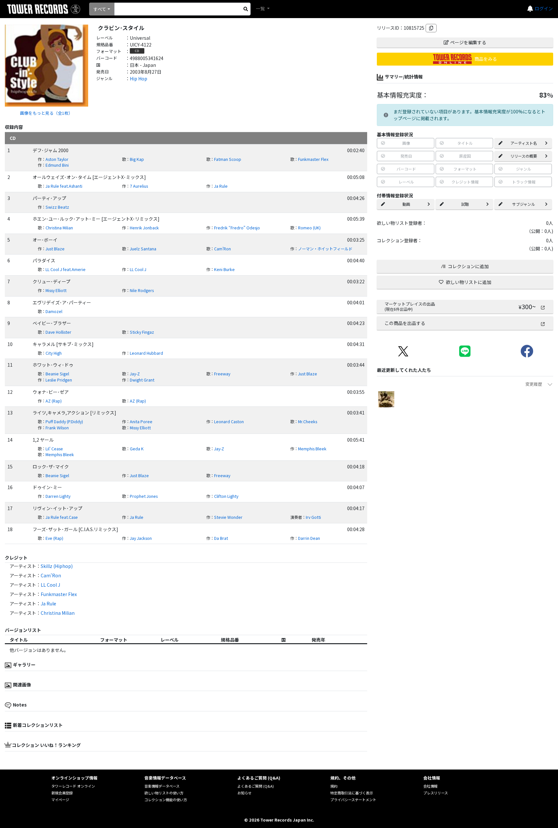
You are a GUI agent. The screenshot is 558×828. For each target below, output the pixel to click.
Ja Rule (221, 186)
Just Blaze (55, 249)
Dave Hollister (58, 332)
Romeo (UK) (309, 228)
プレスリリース (435, 792)
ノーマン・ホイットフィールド (325, 249)
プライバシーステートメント (353, 799)
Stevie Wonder (228, 517)
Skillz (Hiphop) (57, 566)
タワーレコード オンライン (73, 786)
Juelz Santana (143, 249)
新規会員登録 (62, 792)
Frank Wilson (57, 428)
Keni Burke (224, 269)
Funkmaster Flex (313, 159)
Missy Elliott (56, 290)
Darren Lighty (58, 496)
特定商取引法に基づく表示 (351, 792)
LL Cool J (138, 269)
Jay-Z (135, 374)
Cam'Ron (222, 249)
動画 (406, 204)
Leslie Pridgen (59, 380)
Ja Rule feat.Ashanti (64, 186)
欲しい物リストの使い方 (163, 792)
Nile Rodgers (142, 290)
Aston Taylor (57, 159)
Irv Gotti (313, 517)
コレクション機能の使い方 (165, 799)
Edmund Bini (57, 165)
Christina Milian (59, 228)
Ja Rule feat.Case (62, 517)
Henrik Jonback (144, 228)
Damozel (54, 311)
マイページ (60, 799)
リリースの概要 (523, 156)
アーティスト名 (524, 143)
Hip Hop (138, 78)
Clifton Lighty (226, 496)
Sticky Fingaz (142, 332)
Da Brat (221, 538)
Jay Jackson (141, 538)
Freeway (222, 374)
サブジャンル (523, 204)
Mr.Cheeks (307, 421)
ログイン (544, 8)
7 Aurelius (139, 186)
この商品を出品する (405, 323)
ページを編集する (468, 42)
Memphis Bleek (312, 449)
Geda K (137, 449)
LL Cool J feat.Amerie (66, 269)
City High (54, 353)
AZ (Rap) (54, 401)
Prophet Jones (144, 496)
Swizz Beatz (57, 207)
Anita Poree (141, 421)
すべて (99, 9)
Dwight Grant (142, 380)
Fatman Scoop (227, 159)
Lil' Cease (54, 449)
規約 (333, 786)
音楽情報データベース (162, 786)
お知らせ (244, 792)
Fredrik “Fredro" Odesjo (237, 228)
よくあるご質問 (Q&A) (255, 786)
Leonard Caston (229, 421)
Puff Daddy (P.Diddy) (64, 421)
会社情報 (430, 786)
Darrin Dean (309, 538)
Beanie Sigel (57, 374)
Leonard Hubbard (146, 353)
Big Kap (137, 159)
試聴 (465, 204)
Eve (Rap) (54, 538)
